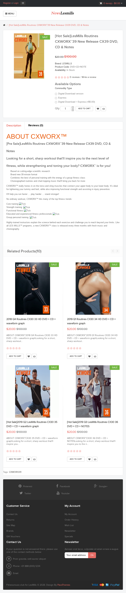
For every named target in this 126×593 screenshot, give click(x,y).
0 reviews (75, 77)
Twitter (27, 493)
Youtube (65, 493)
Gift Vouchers (13, 536)
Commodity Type (63, 88)
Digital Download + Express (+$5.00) (76, 102)
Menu (10, 13)
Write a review (89, 77)
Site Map (10, 525)
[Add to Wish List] (28, 356)
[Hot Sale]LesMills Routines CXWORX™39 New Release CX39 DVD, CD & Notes (49, 25)
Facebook (65, 486)
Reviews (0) (35, 125)
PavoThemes (63, 585)
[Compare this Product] (34, 356)
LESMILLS (67, 63)
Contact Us (12, 514)
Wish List (69, 525)
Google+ (103, 486)
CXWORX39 (15, 472)
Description (13, 125)
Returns (10, 520)
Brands (10, 531)
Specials (69, 536)
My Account (71, 514)
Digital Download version (71, 93)
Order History (72, 520)
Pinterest (27, 486)
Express (62, 98)
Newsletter (70, 531)
